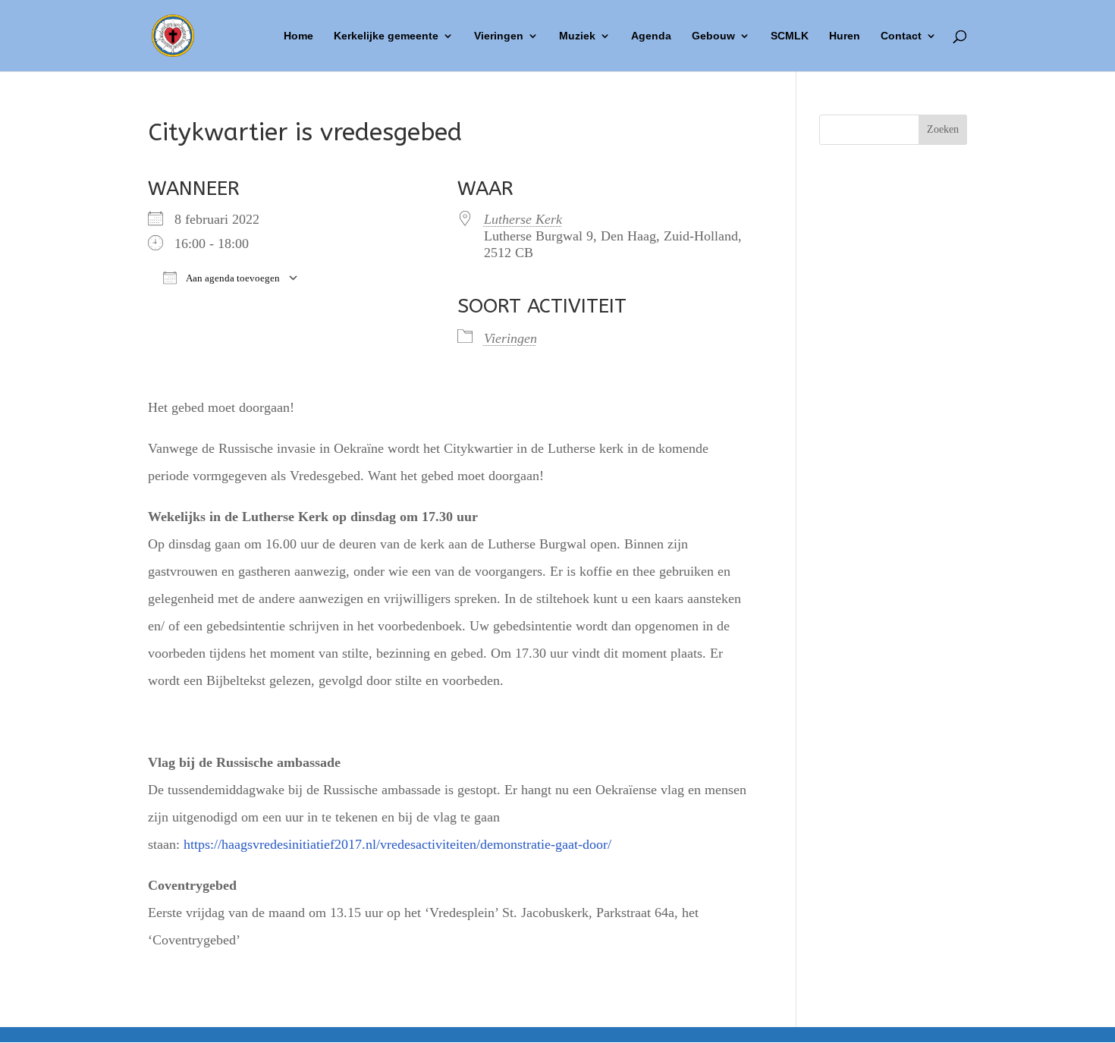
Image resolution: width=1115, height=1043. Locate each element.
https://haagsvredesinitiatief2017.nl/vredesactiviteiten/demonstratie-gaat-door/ (397, 844)
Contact (901, 36)
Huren (844, 36)
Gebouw (713, 36)
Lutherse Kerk (523, 219)
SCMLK (790, 36)
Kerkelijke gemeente (386, 36)
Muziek (577, 36)
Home (298, 36)
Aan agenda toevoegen (232, 278)
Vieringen (498, 36)
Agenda (651, 36)
